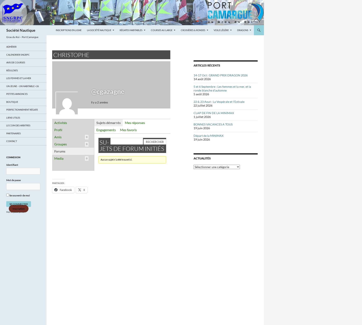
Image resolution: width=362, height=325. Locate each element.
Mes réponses (135, 123)
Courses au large (161, 30)
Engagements (106, 130)
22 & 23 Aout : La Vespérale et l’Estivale (219, 101)
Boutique (12, 102)
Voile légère (221, 30)
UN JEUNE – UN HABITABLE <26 (22, 86)
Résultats (12, 70)
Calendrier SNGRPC (18, 54)
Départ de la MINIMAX (209, 135)
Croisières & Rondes (193, 30)
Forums (59, 151)
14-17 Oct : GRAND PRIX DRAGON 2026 (221, 75)
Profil (58, 130)
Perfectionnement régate (22, 109)
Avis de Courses (15, 62)
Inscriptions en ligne (68, 30)
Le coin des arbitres (18, 125)
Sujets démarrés (108, 123)
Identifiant (12, 164)
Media (70, 158)
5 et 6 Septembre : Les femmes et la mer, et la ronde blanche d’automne (222, 88)
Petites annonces (17, 94)
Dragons (242, 30)
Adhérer (11, 46)
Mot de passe (13, 180)
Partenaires (13, 133)
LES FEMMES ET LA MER (18, 78)
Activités (60, 123)
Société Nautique (20, 30)
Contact (11, 141)
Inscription (19, 208)
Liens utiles (13, 117)
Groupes (70, 144)
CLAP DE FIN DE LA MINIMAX (214, 113)
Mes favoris (128, 130)
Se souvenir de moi (19, 195)
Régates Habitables (131, 30)
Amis (70, 137)
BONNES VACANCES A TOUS (213, 124)
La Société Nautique (99, 30)
